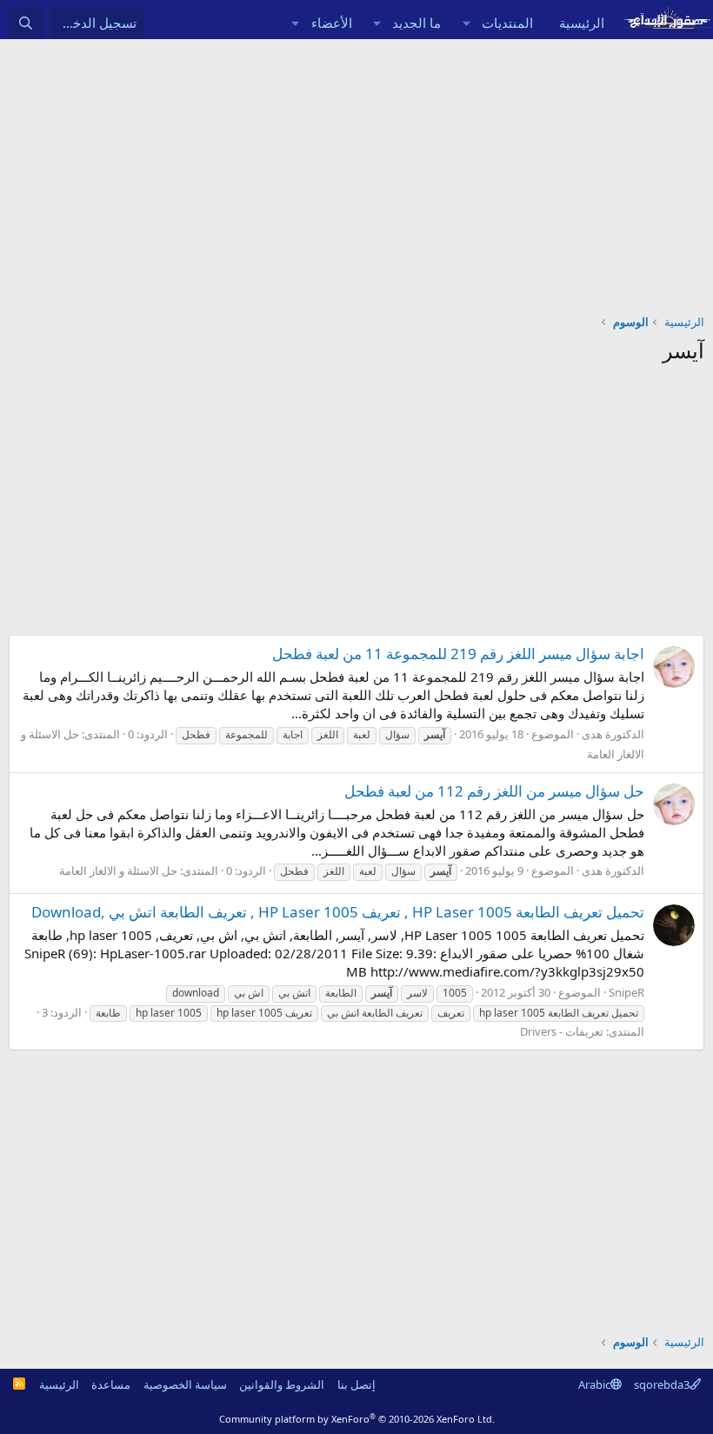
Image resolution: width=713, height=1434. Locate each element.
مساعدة (110, 1384)
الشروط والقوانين (281, 1384)
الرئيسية (581, 22)
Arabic (594, 1384)
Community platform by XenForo (357, 1418)
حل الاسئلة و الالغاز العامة (118, 870)
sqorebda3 (662, 1384)
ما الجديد (416, 22)
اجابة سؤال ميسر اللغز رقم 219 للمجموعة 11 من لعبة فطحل (458, 654)
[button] (466, 23)
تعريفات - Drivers (561, 1031)
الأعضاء (331, 22)
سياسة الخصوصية (185, 1384)
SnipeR (626, 992)
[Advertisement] (356, 169)
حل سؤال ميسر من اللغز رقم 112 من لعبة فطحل (494, 791)
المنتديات (507, 22)
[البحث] (26, 23)
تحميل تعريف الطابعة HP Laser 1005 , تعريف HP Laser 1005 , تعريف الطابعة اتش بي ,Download (337, 912)
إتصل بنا (356, 1384)
